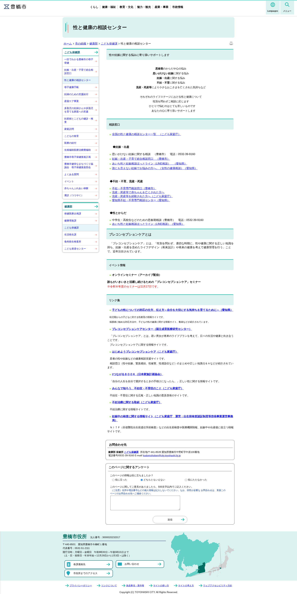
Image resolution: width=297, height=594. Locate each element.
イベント (69, 181)
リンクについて (109, 585)
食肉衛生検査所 (72, 241)
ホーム (68, 43)
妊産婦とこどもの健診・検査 (78, 120)
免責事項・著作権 (135, 585)
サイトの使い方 (161, 585)
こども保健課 (109, 43)
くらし (94, 7)
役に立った (121, 479)
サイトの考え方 (186, 585)
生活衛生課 (70, 234)
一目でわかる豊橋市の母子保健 (78, 61)
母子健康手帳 (71, 87)
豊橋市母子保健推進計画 (77, 157)
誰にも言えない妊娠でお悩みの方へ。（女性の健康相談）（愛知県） (154, 168)
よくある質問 (71, 174)
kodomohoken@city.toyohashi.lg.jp (162, 455)
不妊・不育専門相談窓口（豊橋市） (134, 188)
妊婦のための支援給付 (76, 94)
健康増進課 (70, 220)
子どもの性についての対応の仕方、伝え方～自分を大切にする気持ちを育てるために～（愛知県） (172, 309)
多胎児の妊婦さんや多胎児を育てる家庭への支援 (78, 110)
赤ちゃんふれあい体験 (76, 188)
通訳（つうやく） (74, 195)
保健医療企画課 (72, 213)
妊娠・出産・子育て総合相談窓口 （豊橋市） (141, 158)
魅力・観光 (144, 7)
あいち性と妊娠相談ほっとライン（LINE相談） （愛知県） (149, 163)
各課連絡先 (79, 564)
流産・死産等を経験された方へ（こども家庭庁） (142, 196)
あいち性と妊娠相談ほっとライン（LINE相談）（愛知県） (148, 223)
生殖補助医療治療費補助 (77, 150)
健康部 (93, 43)
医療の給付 (70, 142)
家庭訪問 (69, 129)
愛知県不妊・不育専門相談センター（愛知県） (141, 200)
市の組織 (80, 43)
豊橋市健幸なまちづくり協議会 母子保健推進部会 (78, 165)
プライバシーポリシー (81, 585)
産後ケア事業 (71, 101)
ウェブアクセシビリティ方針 (217, 585)
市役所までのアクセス (85, 573)
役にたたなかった (197, 479)
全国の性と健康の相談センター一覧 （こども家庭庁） (146, 134)
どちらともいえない (154, 479)
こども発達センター (75, 248)
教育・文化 (126, 7)
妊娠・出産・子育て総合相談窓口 (78, 71)
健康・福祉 (109, 7)
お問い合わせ (132, 564)
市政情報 (177, 7)
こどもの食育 (71, 136)
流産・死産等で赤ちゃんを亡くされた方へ (138, 192)
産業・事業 (161, 7)
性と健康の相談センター (77, 80)
